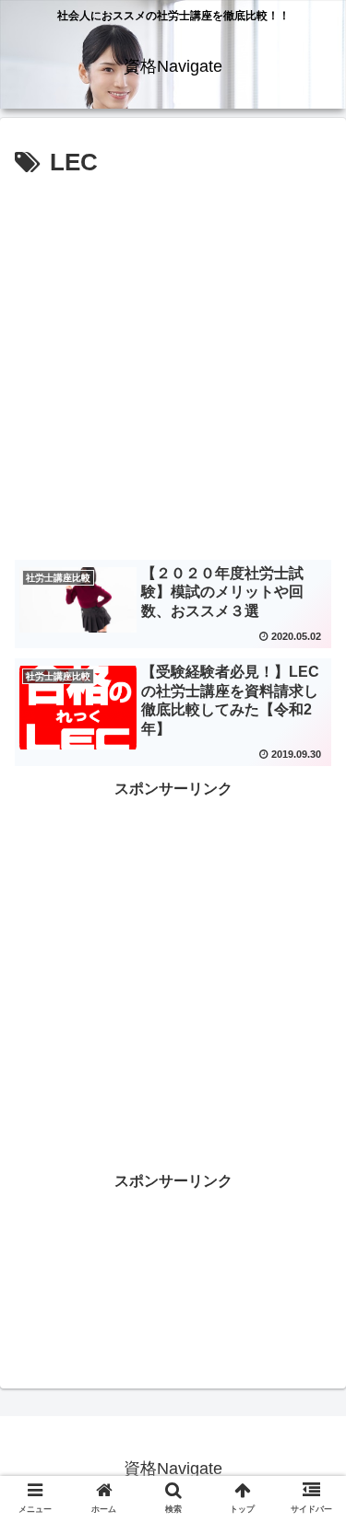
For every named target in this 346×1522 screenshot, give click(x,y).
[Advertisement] (173, 366)
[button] (309, 1465)
